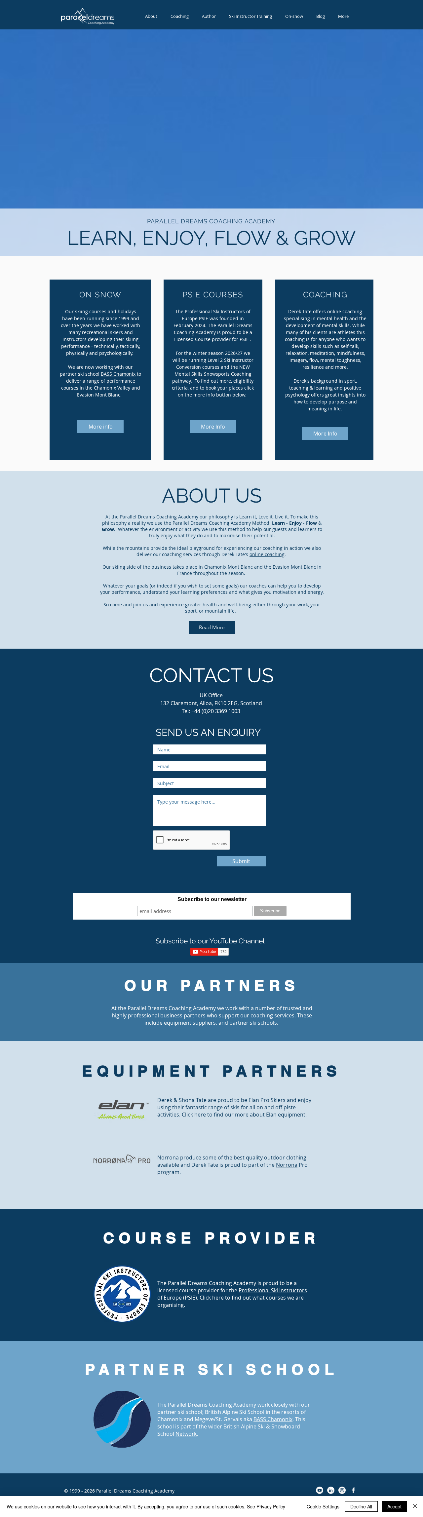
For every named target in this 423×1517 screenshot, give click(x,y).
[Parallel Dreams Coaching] (353, 1490)
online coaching (267, 554)
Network (186, 1433)
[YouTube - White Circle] (319, 1490)
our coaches (253, 586)
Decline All (361, 1506)
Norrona (168, 1157)
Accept (394, 1506)
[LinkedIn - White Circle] (330, 1490)
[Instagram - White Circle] (342, 1490)
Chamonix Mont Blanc (228, 567)
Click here (194, 1114)
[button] (250, 16)
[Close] (415, 1506)
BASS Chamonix (118, 374)
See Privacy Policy (266, 1506)
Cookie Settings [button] (323, 1506)
